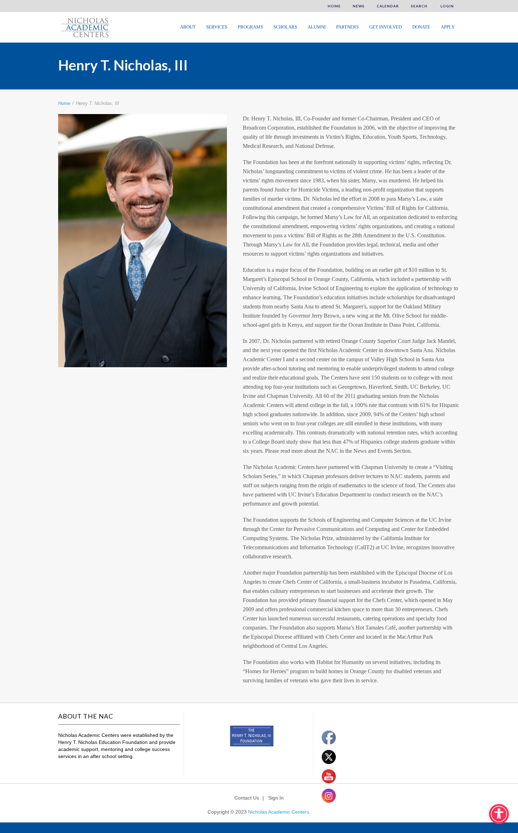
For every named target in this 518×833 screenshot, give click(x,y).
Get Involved (385, 27)
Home (334, 6)
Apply (448, 27)
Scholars (285, 27)
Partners (347, 27)
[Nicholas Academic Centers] (84, 27)
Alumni (317, 27)
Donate (421, 27)
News (359, 6)
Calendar (388, 6)
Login (446, 6)
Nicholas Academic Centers (278, 812)
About (188, 27)
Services (216, 27)
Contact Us (246, 798)
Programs (250, 27)
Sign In (276, 798)
